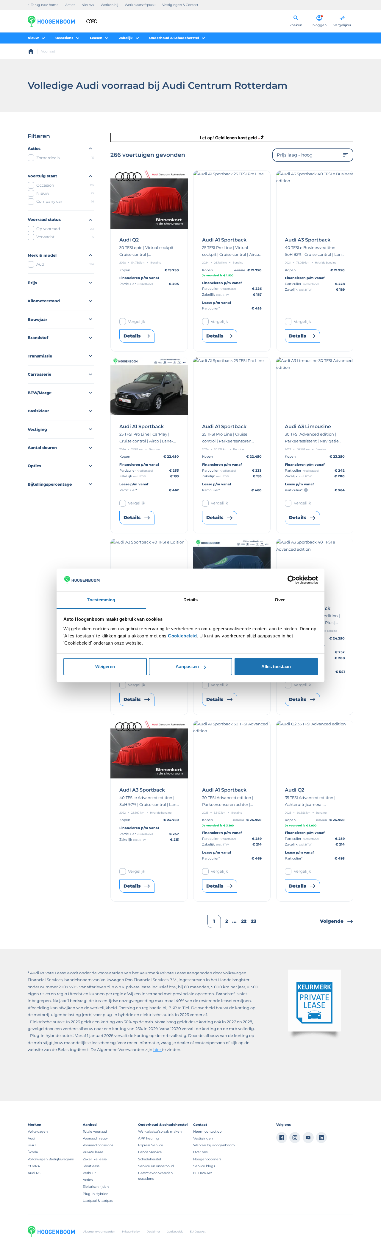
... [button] (234, 921)
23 (253, 921)
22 (243, 921)
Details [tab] (190, 599)
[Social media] (281, 1137)
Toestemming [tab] (101, 599)
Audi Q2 (129, 240)
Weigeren (105, 666)
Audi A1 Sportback (224, 240)
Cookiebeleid (182, 635)
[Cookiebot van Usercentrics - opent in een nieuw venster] (292, 579)
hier (157, 1049)
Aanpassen (187, 666)
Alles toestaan (276, 666)
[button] (336, 921)
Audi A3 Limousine (308, 426)
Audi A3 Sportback (307, 240)
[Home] (51, 21)
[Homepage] (31, 51)
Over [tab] (280, 599)
